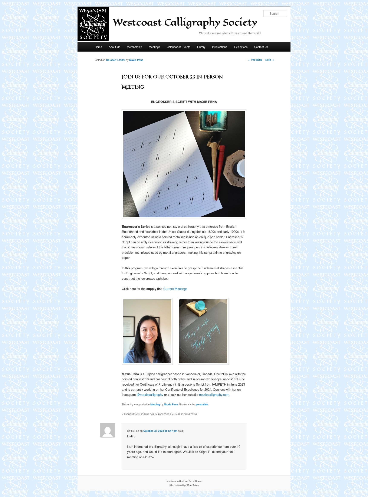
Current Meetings (175, 288)
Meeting (155, 404)
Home (98, 47)
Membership (134, 47)
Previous (255, 60)
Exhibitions (241, 47)
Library (201, 47)
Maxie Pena (136, 60)
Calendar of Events (178, 47)
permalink (202, 404)
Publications (219, 47)
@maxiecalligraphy (150, 394)
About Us (114, 47)
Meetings (154, 47)
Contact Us (261, 47)
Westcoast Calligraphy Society (185, 22)
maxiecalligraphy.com (214, 394)
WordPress (193, 485)
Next (269, 60)
